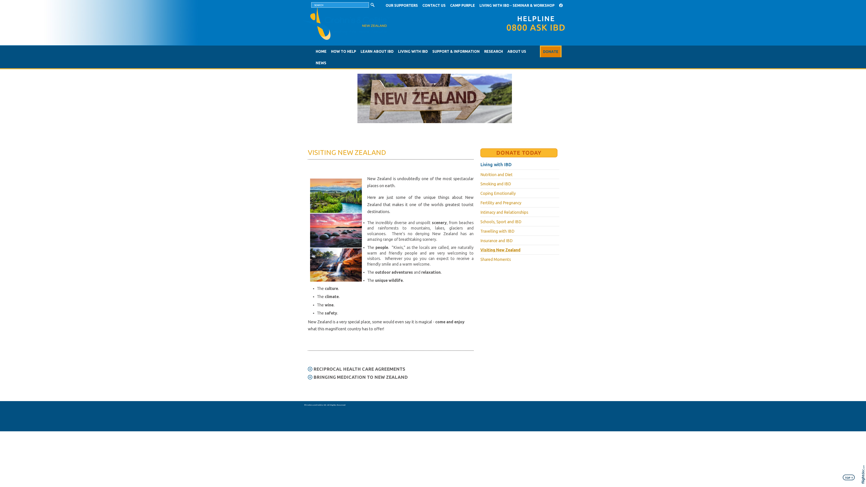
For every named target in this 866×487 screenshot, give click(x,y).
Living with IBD (413, 51)
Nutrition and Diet (496, 174)
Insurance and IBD (496, 241)
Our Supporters (402, 5)
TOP (849, 478)
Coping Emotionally (498, 193)
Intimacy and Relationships (504, 212)
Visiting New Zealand (500, 250)
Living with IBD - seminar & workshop (517, 5)
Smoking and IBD (495, 184)
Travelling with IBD (497, 231)
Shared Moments (495, 259)
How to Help (343, 51)
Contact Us (434, 5)
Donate (550, 52)
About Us (516, 51)
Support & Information (456, 51)
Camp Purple (462, 5)
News (321, 63)
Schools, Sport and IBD (500, 222)
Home (321, 51)
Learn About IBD (377, 51)
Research (493, 51)
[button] (864, 480)
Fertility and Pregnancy (500, 203)
